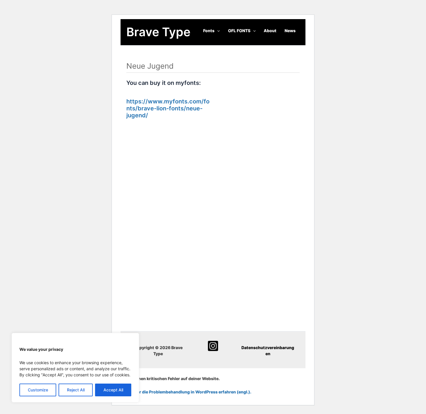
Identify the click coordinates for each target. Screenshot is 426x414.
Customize (38, 389)
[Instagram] (213, 346)
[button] (217, 30)
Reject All (76, 389)
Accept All (113, 389)
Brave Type (158, 32)
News (290, 30)
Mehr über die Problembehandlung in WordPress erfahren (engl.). (186, 391)
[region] (75, 367)
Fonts (208, 30)
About (270, 30)
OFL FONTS (239, 30)
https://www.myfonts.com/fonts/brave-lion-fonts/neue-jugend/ (168, 108)
